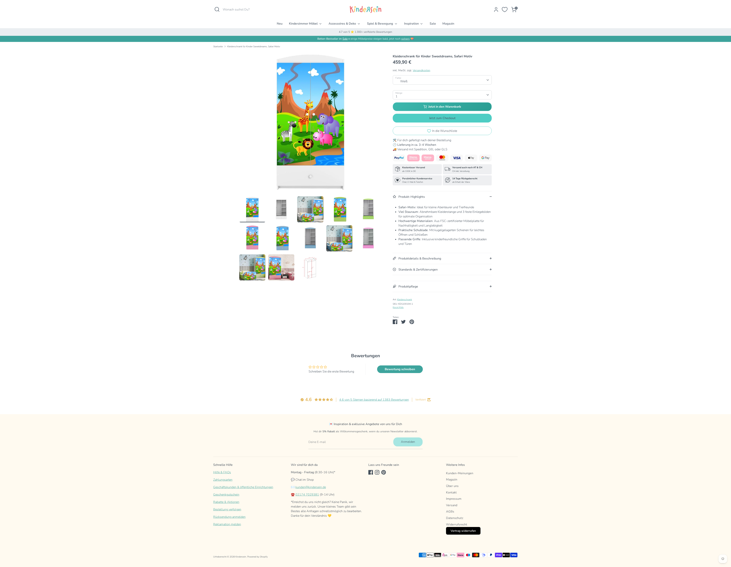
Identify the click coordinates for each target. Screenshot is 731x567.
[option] (310, 123)
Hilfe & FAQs (222, 472)
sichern (405, 39)
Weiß (404, 81)
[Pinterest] (383, 472)
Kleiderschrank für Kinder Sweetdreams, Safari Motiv (253, 46)
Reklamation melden (227, 524)
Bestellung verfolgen (227, 509)
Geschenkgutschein (226, 495)
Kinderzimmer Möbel (303, 24)
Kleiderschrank (404, 299)
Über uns (452, 486)
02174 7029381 (307, 495)
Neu (280, 24)
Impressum (453, 499)
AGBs (450, 511)
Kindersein (240, 556)
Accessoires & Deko (343, 24)
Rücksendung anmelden (229, 517)
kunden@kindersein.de (310, 487)
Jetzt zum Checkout (442, 118)
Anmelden (408, 442)
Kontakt (451, 492)
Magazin (448, 24)
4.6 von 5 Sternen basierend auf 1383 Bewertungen (374, 400)
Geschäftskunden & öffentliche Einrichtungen (243, 487)
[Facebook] (370, 472)
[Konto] (496, 9)
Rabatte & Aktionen (226, 502)
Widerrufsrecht (456, 524)
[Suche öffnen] (217, 9)
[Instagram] (377, 472)
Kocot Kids (398, 307)
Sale (433, 24)
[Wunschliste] (504, 9)
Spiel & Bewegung (380, 24)
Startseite (218, 46)
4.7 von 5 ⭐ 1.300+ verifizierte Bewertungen (365, 32)
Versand (451, 505)
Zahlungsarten (222, 480)
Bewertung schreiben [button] (400, 369)
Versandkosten (421, 70)
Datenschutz (454, 518)
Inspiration (412, 24)
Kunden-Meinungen (459, 473)
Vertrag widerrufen (463, 531)
